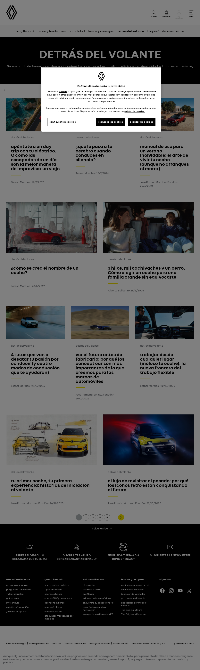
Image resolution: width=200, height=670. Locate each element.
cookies (63, 91)
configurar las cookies (62, 121)
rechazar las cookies (110, 121)
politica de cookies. (134, 111)
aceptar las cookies (141, 121)
